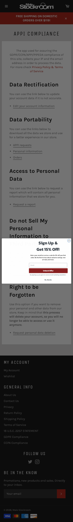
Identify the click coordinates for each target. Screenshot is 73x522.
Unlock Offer (48, 270)
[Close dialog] (69, 240)
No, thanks (48, 280)
